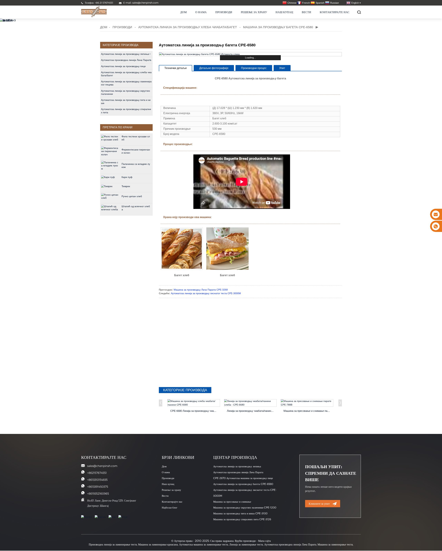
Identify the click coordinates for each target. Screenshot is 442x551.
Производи (223, 12)
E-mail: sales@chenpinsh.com (140, 2)
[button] (160, 403)
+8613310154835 (97, 479)
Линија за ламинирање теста (246, 544)
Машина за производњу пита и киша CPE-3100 (240, 513)
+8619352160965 (98, 493)
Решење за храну (254, 12)
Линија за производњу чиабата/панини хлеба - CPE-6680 (251, 410)
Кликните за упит (319, 503)
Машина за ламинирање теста (335, 544)
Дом (183, 12)
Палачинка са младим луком (136, 165)
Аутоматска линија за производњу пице (123, 66)
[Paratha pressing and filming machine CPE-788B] (307, 403)
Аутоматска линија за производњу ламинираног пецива (126, 83)
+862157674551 (97, 472)
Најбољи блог (169, 507)
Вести (306, 12)
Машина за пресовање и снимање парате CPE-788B (308, 410)
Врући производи (245, 540)
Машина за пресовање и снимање (232, 501)
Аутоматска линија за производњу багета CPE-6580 (243, 483)
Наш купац (284, 12)
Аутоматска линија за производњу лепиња (125, 54)
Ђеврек (126, 186)
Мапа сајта (264, 540)
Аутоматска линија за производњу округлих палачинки (125, 92)
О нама (201, 12)
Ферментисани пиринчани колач (136, 151)
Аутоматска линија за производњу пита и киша (126, 101)
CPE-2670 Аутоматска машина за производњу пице (243, 478)
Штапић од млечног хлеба (136, 208)
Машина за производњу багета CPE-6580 (278, 27)
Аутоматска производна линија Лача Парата (126, 60)
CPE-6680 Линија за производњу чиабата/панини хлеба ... (194, 410)
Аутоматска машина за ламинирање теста (203, 544)
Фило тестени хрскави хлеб (136, 138)
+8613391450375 (97, 486)
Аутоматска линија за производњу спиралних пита (126, 111)
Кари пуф (127, 177)
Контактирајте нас (334, 12)
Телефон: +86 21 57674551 (99, 2)
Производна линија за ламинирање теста (113, 544)
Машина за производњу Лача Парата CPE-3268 (201, 289)
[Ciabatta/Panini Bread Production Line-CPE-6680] (250, 403)
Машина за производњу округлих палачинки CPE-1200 (244, 507)
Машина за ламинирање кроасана (158, 544)
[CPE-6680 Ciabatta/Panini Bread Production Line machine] (194, 403)
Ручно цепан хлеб (132, 196)
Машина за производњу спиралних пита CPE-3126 (242, 519)
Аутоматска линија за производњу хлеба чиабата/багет (187, 27)
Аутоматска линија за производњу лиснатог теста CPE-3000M (206, 293)
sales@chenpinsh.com (102, 465)
